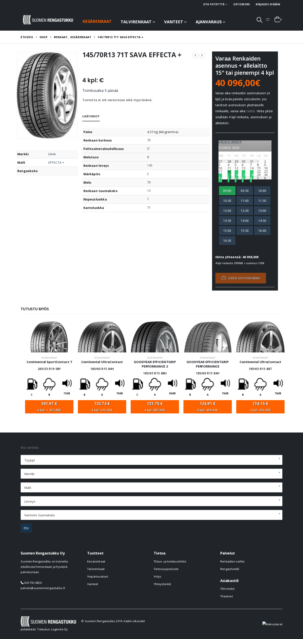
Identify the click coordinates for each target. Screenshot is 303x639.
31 (220, 178)
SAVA (52, 154)
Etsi (26, 528)
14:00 (245, 220)
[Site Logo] (48, 19)
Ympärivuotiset (97, 576)
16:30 (227, 240)
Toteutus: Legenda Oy (52, 629)
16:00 (262, 230)
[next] (202, 55)
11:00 (245, 201)
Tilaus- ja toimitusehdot (170, 561)
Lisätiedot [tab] (91, 116)
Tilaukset (226, 596)
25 (229, 174)
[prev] (196, 55)
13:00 (262, 210)
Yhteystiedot (162, 584)
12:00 (227, 210)
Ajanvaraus (209, 21)
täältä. (251, 111)
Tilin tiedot (227, 589)
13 (149, 191)
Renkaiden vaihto (232, 561)
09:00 (227, 191)
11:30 (262, 201)
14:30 (262, 220)
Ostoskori (241, 4)
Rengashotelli (229, 569)
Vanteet (173, 21)
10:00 (262, 191)
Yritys (157, 576)
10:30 (227, 201)
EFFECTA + (56, 162)
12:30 (245, 210)
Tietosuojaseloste (166, 569)
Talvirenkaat (136, 21)
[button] (259, 20)
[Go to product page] (49, 336)
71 (149, 207)
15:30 (245, 230)
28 (252, 174)
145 (149, 165)
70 (149, 140)
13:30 (227, 220)
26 (236, 174)
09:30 (245, 191)
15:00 (227, 230)
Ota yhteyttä (214, 4)
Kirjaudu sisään (268, 4)
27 (243, 174)
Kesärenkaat (97, 21)
